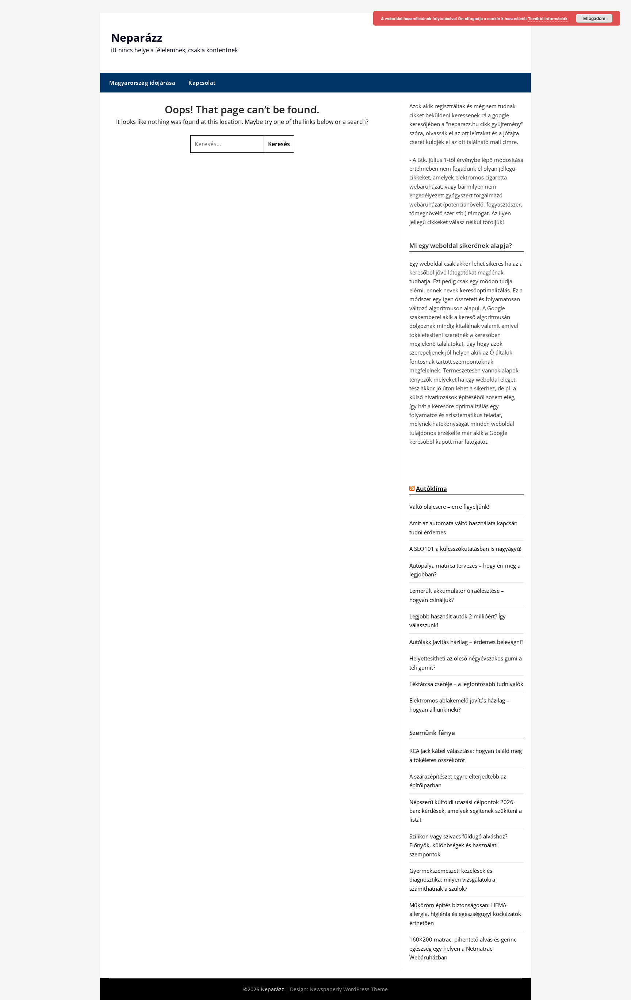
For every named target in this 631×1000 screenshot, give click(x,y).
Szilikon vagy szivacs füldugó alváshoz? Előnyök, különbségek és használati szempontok (458, 845)
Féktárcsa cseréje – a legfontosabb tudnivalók (466, 684)
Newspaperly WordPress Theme (349, 989)
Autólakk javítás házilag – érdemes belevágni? (466, 641)
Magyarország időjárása (142, 82)
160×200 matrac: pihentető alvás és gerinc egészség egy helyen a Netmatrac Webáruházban (462, 948)
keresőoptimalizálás (485, 290)
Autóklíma (431, 488)
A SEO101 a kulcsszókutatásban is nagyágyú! (465, 548)
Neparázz (136, 37)
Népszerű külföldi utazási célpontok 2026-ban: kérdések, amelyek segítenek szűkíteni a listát (465, 810)
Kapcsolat (202, 82)
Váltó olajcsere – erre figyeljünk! (449, 506)
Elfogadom (594, 18)
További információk (547, 18)
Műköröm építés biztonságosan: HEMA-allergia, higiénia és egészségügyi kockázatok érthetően (465, 914)
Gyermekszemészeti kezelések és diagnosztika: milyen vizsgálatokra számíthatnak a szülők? (452, 879)
